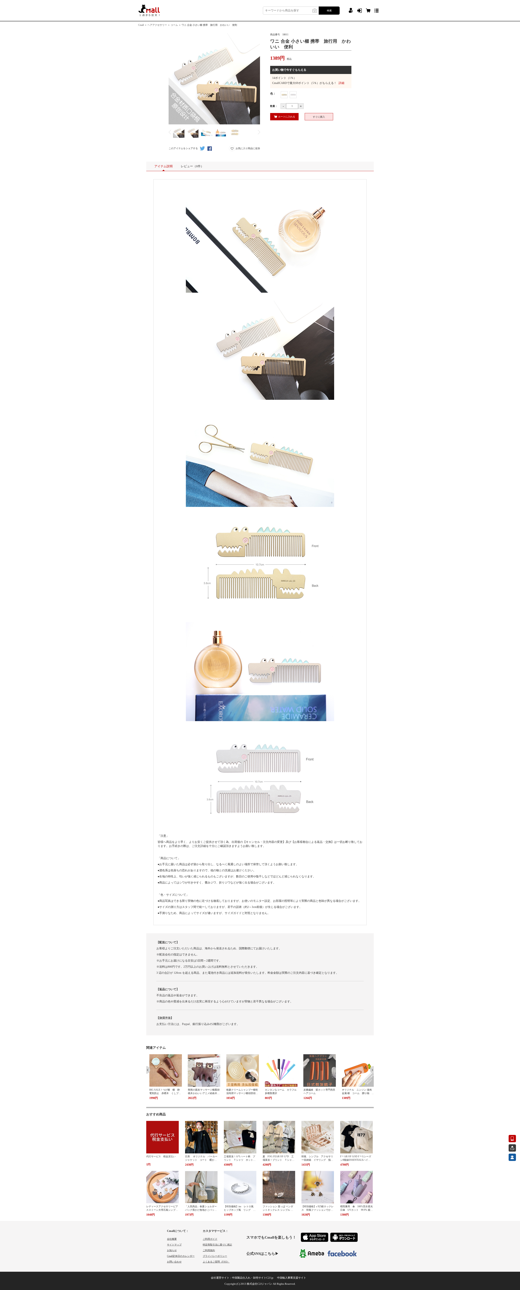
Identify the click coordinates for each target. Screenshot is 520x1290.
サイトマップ (174, 1244)
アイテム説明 (163, 166)
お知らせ (172, 1250)
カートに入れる (286, 116)
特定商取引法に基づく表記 (217, 1244)
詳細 (341, 83)
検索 (329, 10)
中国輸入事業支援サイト (291, 1277)
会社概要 (172, 1239)
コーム (174, 25)
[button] (148, 1070)
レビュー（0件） (192, 166)
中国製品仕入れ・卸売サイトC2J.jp (252, 1277)
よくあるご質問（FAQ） (216, 1261)
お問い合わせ (174, 1261)
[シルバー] (293, 94)
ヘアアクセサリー (157, 25)
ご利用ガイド (210, 1239)
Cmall (141, 25)
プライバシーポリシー (215, 1256)
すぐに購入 (319, 116)
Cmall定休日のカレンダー (181, 1256)
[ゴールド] (284, 94)
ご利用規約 (209, 1250)
